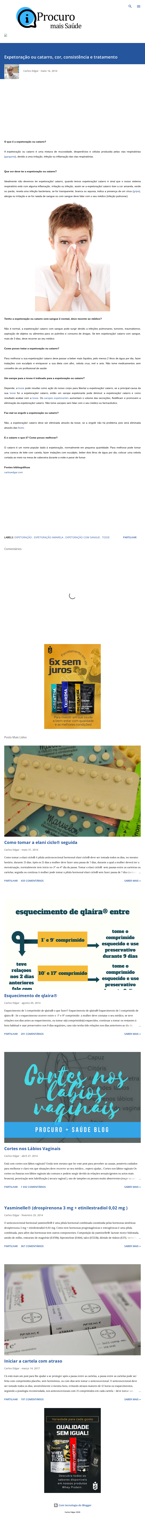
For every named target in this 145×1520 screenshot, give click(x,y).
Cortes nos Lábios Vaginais (32, 1148)
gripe (136, 191)
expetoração (23, 537)
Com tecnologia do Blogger (74, 1505)
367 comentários (32, 1246)
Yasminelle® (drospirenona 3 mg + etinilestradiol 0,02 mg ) (65, 1208)
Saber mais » (132, 880)
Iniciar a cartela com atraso (33, 1361)
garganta (10, 156)
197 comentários (32, 1399)
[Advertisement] (72, 114)
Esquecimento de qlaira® (30, 995)
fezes (21, 427)
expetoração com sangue (83, 537)
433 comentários (32, 880)
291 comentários (32, 1034)
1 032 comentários (33, 1187)
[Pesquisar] (130, 6)
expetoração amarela (49, 537)
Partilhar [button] (130, 537)
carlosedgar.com (13, 472)
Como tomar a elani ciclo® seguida (40, 842)
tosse (21, 388)
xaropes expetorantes (56, 398)
